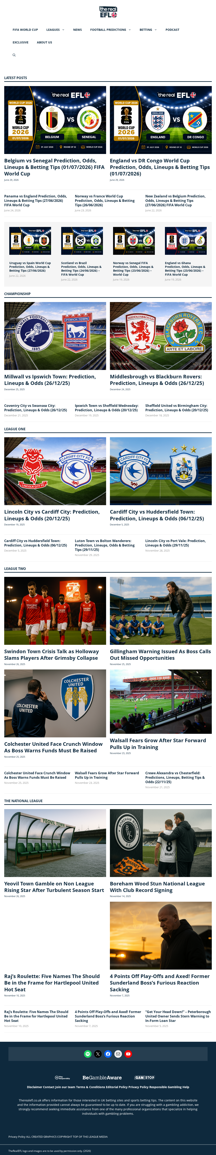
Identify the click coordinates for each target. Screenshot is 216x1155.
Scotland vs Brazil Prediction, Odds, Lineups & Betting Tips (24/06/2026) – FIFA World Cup (81, 269)
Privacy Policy (138, 1087)
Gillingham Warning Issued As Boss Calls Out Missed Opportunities (160, 654)
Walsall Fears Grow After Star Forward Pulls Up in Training (158, 743)
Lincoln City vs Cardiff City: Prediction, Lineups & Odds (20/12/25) (52, 515)
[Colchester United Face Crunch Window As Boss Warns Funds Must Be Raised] (55, 703)
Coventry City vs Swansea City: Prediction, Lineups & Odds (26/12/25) (35, 407)
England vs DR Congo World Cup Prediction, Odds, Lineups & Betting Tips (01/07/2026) (160, 167)
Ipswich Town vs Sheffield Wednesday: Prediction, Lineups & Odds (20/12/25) (107, 407)
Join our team (65, 1087)
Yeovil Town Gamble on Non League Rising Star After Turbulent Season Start (54, 886)
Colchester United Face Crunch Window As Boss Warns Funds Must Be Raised (53, 747)
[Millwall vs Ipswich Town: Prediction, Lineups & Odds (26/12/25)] (55, 336)
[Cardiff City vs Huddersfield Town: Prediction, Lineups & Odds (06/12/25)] (161, 471)
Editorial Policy (117, 1087)
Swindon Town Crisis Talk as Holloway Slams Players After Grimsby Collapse (51, 654)
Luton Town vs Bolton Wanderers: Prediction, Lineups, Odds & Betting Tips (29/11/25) (105, 545)
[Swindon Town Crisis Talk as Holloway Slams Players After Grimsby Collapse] (55, 611)
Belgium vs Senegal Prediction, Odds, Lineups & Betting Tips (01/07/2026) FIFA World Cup (54, 167)
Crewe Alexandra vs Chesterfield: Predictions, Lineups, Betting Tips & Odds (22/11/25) (175, 777)
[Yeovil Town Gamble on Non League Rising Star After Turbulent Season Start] (55, 843)
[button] (14, 55)
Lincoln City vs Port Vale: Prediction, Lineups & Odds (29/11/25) (175, 543)
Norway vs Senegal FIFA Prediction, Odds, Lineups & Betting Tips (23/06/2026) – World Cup (133, 269)
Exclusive (20, 42)
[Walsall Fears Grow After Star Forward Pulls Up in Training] (161, 702)
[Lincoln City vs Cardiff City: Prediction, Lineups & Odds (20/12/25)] (55, 471)
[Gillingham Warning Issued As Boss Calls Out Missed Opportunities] (161, 611)
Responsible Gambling (165, 1087)
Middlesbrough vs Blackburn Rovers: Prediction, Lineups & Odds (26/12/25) (157, 379)
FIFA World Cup (25, 30)
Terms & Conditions (90, 1087)
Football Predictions (108, 30)
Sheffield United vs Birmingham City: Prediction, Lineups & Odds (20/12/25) (176, 407)
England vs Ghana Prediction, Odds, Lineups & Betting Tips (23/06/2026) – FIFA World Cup (185, 269)
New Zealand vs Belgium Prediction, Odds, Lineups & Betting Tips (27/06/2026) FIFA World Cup (175, 200)
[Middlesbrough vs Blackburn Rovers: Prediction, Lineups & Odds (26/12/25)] (161, 336)
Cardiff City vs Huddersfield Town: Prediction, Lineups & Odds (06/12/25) (157, 515)
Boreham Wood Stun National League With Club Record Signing (157, 886)
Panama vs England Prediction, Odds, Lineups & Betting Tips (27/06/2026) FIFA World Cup (35, 200)
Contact (48, 1087)
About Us (44, 42)
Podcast (172, 30)
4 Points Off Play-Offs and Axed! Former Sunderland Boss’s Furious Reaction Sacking (160, 983)
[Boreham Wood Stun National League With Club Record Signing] (161, 843)
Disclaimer (34, 1087)
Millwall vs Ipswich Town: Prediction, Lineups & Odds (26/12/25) (50, 379)
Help (185, 1087)
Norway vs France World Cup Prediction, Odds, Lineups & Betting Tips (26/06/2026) (105, 200)
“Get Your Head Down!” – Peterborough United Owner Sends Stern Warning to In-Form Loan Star (178, 1016)
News (77, 30)
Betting (146, 30)
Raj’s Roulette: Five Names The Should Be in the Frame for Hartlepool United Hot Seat (52, 983)
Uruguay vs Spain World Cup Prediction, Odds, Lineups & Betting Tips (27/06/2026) (30, 267)
